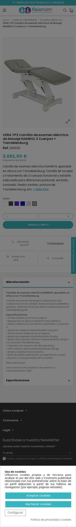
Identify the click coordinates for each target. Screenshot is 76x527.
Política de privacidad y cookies (51, 519)
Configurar (15, 512)
